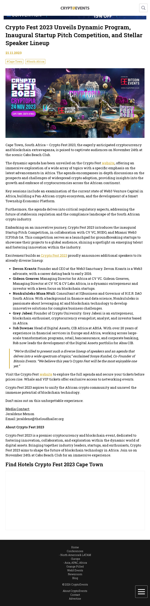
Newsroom (75, 574)
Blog (75, 578)
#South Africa (35, 61)
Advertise (75, 598)
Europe (75, 559)
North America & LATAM (75, 555)
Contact (75, 594)
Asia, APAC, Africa (76, 562)
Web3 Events (75, 570)
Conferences (75, 551)
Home (75, 547)
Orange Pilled (75, 566)
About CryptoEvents (75, 591)
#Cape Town (14, 61)
